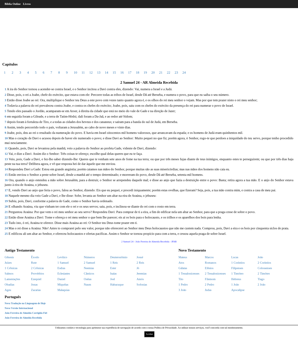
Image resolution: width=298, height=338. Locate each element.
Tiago (261, 279)
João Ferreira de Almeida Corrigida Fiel (26, 313)
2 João (261, 284)
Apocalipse (237, 290)
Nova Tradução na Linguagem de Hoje (25, 303)
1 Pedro (183, 284)
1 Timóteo (237, 273)
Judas (208, 290)
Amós (140, 279)
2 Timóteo (264, 273)
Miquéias (62, 284)
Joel (112, 279)
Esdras (61, 268)
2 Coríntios (264, 262)
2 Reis (140, 262)
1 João (235, 284)
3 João (182, 290)
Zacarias (36, 290)
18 (137, 72)
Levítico (62, 257)
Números (89, 257)
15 (114, 72)
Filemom (210, 279)
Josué (140, 257)
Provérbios (37, 273)
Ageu (8, 290)
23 (176, 72)
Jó (138, 268)
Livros (27, 3)
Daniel (61, 279)
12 (91, 72)
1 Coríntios (238, 262)
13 (98, 72)
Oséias (87, 279)
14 (106, 72)
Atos (181, 262)
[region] (149, 32)
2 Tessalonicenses (215, 273)
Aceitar (149, 334)
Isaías (113, 273)
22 (168, 72)
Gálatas (182, 268)
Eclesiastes (63, 273)
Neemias (89, 268)
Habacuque (117, 284)
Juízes (8, 262)
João (260, 257)
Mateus (182, 257)
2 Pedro (209, 284)
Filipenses (237, 268)
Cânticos (89, 273)
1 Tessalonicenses (188, 273)
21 (161, 72)
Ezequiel (36, 279)
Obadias (9, 284)
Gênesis (9, 257)
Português (13, 297)
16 (122, 72)
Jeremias (142, 273)
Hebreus (236, 279)
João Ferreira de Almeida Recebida (23, 317)
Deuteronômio (118, 257)
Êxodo (35, 257)
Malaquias (63, 290)
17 (129, 72)
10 (75, 72)
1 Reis (114, 262)
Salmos (9, 273)
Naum (87, 284)
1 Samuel (63, 262)
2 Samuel (89, 262)
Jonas (34, 284)
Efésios (209, 268)
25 (6, 233)
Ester (113, 268)
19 (145, 72)
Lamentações (12, 279)
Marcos (209, 257)
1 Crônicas (11, 268)
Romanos (210, 262)
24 (184, 72)
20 (153, 72)
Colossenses (265, 268)
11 (83, 72)
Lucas (234, 257)
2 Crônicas (37, 268)
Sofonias (142, 284)
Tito (180, 279)
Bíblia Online (13, 3)
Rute (34, 262)
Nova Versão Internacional (19, 308)
